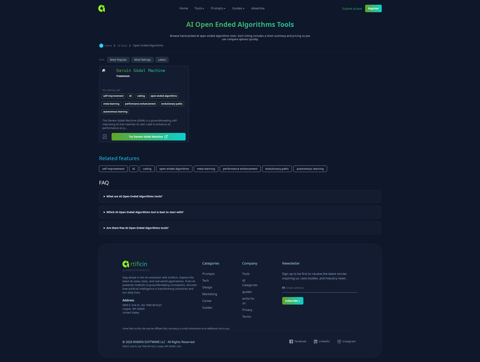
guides (247, 292)
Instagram (349, 341)
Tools (198, 8)
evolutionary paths (171, 103)
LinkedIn (324, 341)
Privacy (247, 310)
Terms (246, 316)
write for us (248, 300)
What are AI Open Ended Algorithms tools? (134, 196)
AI (130, 95)
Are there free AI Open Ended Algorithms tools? (137, 228)
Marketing (209, 294)
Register (373, 8)
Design (207, 287)
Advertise (258, 8)
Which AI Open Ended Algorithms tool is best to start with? (145, 212)
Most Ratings (142, 59)
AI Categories (250, 282)
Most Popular (118, 59)
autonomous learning (115, 111)
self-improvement (113, 95)
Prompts (217, 8)
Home (183, 8)
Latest (162, 59)
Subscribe (291, 300)
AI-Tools (122, 45)
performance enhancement (140, 103)
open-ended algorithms (164, 95)
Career (207, 301)
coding (141, 95)
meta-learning (111, 103)
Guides (237, 8)
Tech (205, 280)
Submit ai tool (352, 9)
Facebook (300, 341)
